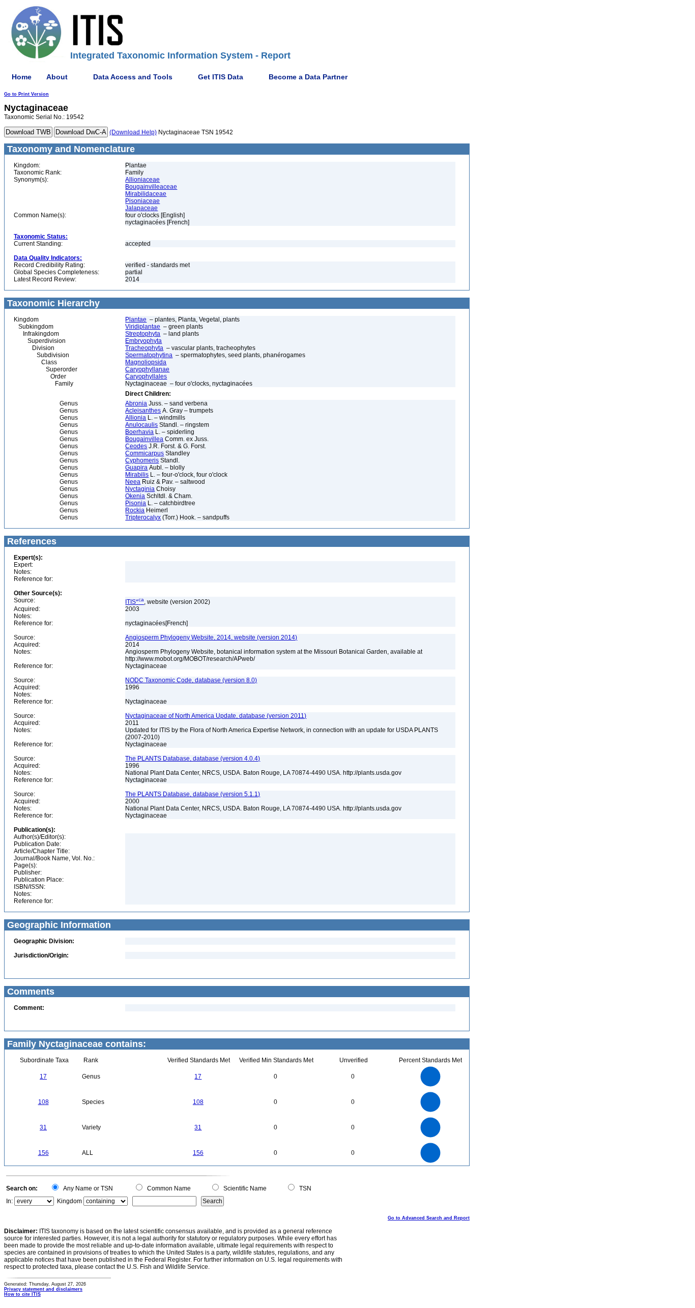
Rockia (134, 510)
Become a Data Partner (308, 77)
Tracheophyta (144, 348)
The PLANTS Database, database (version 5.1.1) (192, 794)
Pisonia (135, 503)
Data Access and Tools (132, 77)
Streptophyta (142, 333)
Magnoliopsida (145, 362)
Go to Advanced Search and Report (429, 1217)
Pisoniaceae (142, 201)
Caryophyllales (146, 376)
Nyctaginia (140, 488)
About (57, 77)
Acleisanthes (143, 410)
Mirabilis (137, 474)
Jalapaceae (141, 208)
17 (43, 1076)
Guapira (136, 467)
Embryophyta (143, 340)
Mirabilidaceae (145, 193)
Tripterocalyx (143, 517)
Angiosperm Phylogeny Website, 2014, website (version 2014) (211, 637)
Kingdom (69, 1201)
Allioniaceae (142, 179)
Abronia (136, 403)
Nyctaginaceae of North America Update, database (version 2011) (215, 715)
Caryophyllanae (147, 369)
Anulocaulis (141, 424)
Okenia (135, 496)
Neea (132, 481)
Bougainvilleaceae (151, 186)
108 (43, 1102)
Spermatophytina (148, 355)
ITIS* (134, 601)
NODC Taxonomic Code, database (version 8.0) (191, 680)
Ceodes (136, 446)
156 (43, 1152)
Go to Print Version (26, 94)
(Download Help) (133, 132)
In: (9, 1201)
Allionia (135, 417)
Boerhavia (139, 431)
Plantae (136, 319)
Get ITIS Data (220, 77)
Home (22, 77)
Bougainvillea (144, 439)
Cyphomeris (142, 460)
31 (43, 1127)
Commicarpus (144, 453)
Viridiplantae (142, 326)
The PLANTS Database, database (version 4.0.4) (192, 758)
